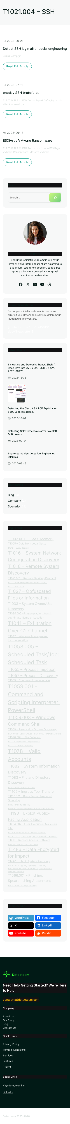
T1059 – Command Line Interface (29, 680)
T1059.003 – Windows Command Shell (31, 721)
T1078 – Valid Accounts (24, 755)
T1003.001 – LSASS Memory (30, 539)
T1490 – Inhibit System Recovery (29, 861)
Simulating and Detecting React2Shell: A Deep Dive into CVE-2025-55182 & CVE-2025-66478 (32, 368)
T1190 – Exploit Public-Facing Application (29, 816)
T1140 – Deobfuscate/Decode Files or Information (31, 808)
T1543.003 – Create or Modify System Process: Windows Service (30, 870)
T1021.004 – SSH (16, 586)
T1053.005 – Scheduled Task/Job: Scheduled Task (33, 654)
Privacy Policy (11, 1044)
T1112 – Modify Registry (19, 805)
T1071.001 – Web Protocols (20, 746)
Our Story (8, 1020)
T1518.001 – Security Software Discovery (27, 866)
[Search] (55, 197)
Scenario (14, 506)
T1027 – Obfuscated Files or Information (29, 595)
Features (8, 1061)
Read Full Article (19, 67)
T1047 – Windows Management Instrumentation (28, 638)
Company (14, 500)
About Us (8, 1016)
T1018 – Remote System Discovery (33, 570)
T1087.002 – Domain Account (21, 787)
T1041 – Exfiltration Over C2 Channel (30, 627)
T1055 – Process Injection (31, 669)
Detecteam (20, 975)
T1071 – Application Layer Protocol (24, 742)
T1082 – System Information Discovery (34, 769)
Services (8, 1055)
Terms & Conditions (14, 1049)
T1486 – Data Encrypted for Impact (33, 853)
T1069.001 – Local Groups (20, 734)
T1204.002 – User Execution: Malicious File (32, 826)
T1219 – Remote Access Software (29, 840)
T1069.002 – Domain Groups (47, 734)
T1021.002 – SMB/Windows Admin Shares (27, 583)
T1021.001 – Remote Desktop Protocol (32, 578)
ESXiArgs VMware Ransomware (27, 140)
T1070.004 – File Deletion (24, 737)
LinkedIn (8, 1092)
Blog (11, 495)
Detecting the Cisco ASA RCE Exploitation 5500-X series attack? (32, 410)
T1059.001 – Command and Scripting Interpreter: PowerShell (34, 698)
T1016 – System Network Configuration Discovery (34, 556)
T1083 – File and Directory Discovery (29, 780)
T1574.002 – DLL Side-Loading (22, 886)
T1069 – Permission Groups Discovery (32, 729)
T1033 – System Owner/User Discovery (31, 606)
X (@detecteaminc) (14, 1085)
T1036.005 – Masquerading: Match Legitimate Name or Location (30, 615)
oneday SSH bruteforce (21, 93)
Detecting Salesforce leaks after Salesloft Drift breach (32, 432)
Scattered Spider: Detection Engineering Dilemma (31, 455)
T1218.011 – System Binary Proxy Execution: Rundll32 (32, 836)
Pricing (7, 1066)
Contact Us (9, 1027)
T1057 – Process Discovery (33, 675)
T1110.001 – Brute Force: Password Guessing (30, 798)
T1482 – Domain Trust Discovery (23, 844)
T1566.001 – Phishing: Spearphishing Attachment (29, 878)
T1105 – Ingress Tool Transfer (31, 791)
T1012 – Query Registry (18, 548)
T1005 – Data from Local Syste (27, 543)
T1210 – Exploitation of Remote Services (27, 833)
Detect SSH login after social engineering (35, 49)
